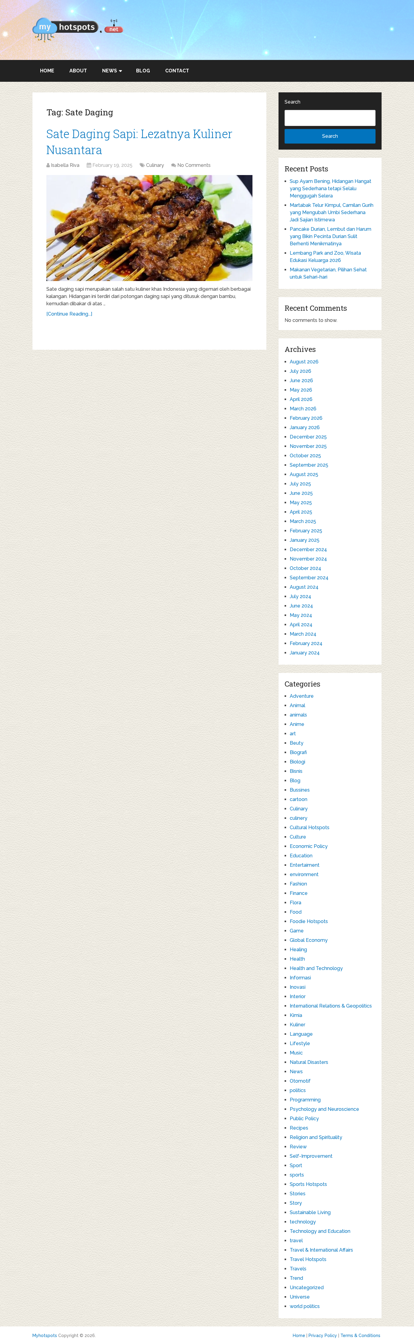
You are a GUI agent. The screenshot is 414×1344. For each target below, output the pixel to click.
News (109, 71)
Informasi (300, 978)
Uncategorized (307, 1287)
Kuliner (297, 1025)
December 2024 (308, 549)
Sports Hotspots (308, 1184)
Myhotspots (44, 1335)
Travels (298, 1269)
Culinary (155, 165)
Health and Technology (316, 968)
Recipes (299, 1128)
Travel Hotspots (308, 1259)
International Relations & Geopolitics (331, 1006)
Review (298, 1147)
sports (297, 1175)
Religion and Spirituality (316, 1137)
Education (301, 856)
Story (296, 1203)
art (293, 734)
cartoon (298, 799)
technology (303, 1222)
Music (296, 1053)
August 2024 (304, 587)
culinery (298, 818)
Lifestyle (300, 1043)
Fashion (298, 884)
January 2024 (305, 653)
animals (298, 715)
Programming (305, 1100)
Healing (298, 949)
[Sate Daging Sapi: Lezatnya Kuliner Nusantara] (149, 228)
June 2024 (301, 606)
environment (304, 874)
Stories (297, 1194)
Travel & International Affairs (321, 1250)
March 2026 (303, 409)
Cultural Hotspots (309, 827)
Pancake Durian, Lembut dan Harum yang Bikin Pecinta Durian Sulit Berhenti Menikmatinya (330, 236)
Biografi (298, 752)
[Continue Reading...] (69, 314)
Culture (298, 837)
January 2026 (305, 427)
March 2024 (303, 634)
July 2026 (300, 371)
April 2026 (301, 399)
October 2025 (305, 455)
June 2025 (301, 493)
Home (47, 71)
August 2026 (304, 362)
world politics (305, 1306)
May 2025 (301, 502)
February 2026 (306, 418)
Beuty (296, 743)
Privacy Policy (323, 1335)
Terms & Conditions (360, 1335)
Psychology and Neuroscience (324, 1109)
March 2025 (303, 521)
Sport (296, 1165)
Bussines (300, 790)
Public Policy (304, 1118)
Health (297, 959)
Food (296, 912)
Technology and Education (320, 1231)
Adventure (302, 696)
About (78, 71)
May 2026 (301, 390)
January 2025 (304, 540)
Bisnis (296, 771)
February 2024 (306, 643)
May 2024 (301, 615)
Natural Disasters (309, 1062)
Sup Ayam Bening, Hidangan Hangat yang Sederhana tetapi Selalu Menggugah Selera (330, 188)
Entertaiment (304, 865)
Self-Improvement (311, 1156)
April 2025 (301, 512)
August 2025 (304, 474)
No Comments (194, 165)
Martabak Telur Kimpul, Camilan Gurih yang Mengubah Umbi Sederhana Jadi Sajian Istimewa (331, 212)
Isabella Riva (65, 165)
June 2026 (301, 380)
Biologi (297, 762)
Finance (299, 893)
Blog (143, 71)
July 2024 (300, 596)
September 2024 (309, 578)
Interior (297, 996)
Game (297, 931)
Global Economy (309, 940)
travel (296, 1240)
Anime (297, 724)
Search (292, 102)
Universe (300, 1297)
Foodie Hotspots (309, 921)
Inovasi (297, 987)
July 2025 (300, 484)
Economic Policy (309, 846)
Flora (295, 902)
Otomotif (300, 1081)
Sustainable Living (310, 1212)
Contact (177, 71)
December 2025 (308, 437)
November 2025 (308, 446)
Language (301, 1034)
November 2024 (308, 559)
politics (298, 1090)
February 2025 (306, 531)
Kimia (296, 1015)
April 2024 (301, 624)
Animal (297, 705)
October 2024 (305, 568)
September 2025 (309, 465)
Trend (296, 1278)
